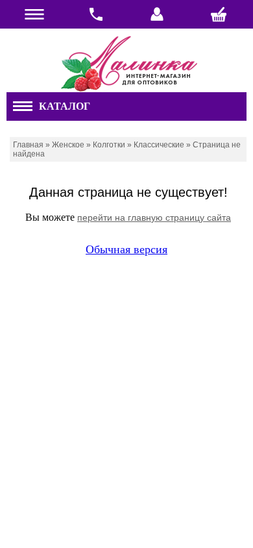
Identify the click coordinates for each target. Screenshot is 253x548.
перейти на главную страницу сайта (154, 217)
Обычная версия (126, 249)
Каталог (64, 106)
